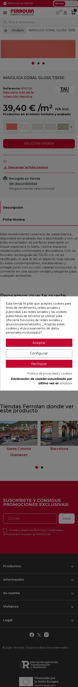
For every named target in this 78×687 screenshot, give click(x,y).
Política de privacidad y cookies (49, 373)
